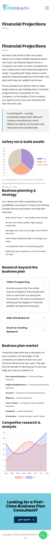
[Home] (15, 7)
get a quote (24, 519)
